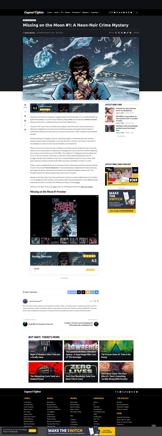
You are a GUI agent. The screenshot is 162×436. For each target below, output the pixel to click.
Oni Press (104, 351)
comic (55, 187)
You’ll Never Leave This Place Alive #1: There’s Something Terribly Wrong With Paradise (114, 376)
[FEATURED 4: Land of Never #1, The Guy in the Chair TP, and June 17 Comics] (109, 118)
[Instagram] (117, 12)
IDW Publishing (105, 370)
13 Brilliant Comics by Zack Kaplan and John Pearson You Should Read (127, 128)
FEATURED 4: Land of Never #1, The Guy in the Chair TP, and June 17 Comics (127, 118)
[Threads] (128, 12)
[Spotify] (124, 12)
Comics (68, 348)
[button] (32, 430)
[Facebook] (110, 12)
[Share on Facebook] (116, 32)
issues (77, 182)
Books (32, 351)
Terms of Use (13, 431)
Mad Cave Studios (29, 20)
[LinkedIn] (121, 12)
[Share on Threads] (121, 32)
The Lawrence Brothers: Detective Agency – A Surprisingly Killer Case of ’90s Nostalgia (81, 354)
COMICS (27, 398)
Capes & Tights (120, 113)
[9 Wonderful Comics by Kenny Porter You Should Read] (109, 110)
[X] (112, 12)
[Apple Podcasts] (126, 12)
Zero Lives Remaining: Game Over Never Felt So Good (80, 377)
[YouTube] (114, 12)
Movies (73, 398)
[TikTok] (119, 12)
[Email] (124, 32)
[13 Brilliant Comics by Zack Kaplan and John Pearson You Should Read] (109, 128)
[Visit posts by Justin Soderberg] (25, 301)
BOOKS (50, 398)
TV (71, 416)
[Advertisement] (81, 4)
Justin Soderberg (30, 32)
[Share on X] (118, 32)
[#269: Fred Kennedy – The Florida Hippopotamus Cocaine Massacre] (121, 176)
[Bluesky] (131, 12)
